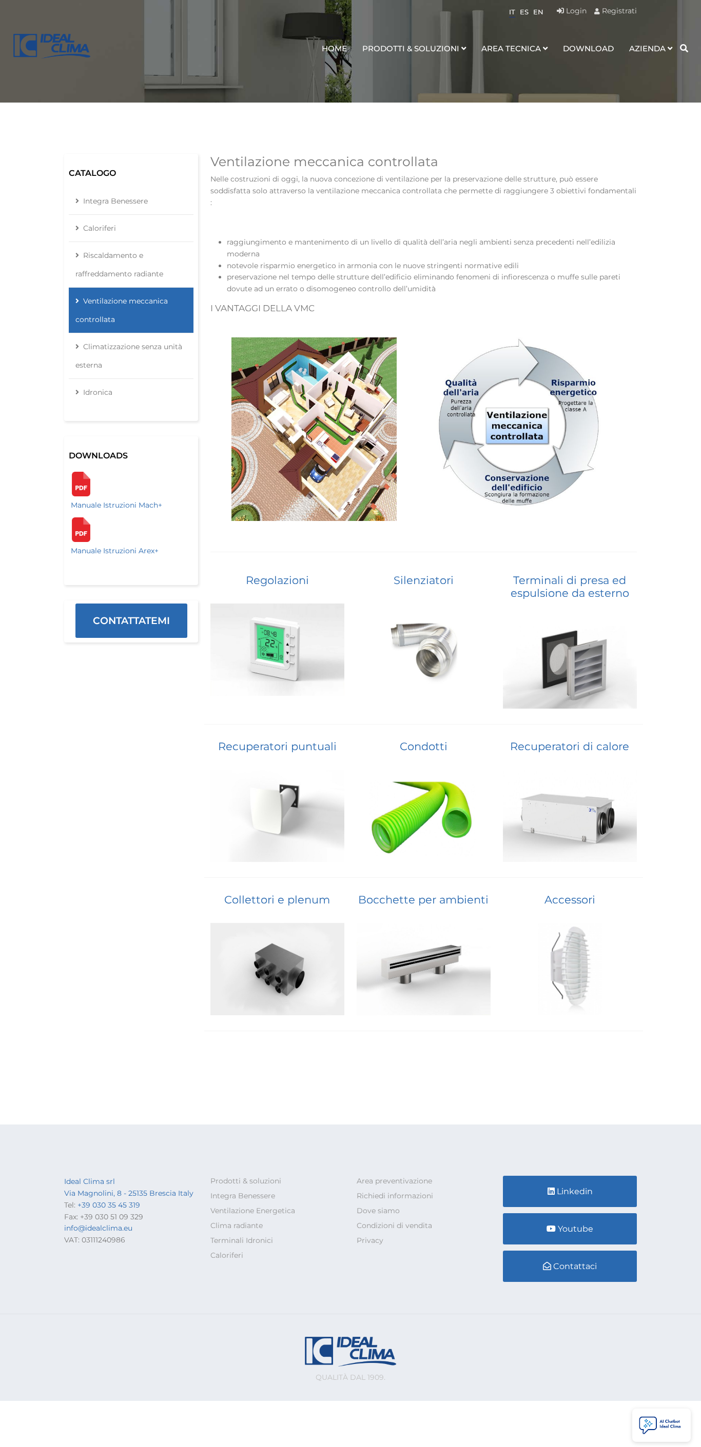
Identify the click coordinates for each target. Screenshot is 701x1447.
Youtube (575, 1229)
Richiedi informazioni (395, 1195)
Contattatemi (131, 621)
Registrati (618, 10)
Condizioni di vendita (394, 1225)
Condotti (423, 746)
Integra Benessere (115, 201)
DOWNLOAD (588, 48)
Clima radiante (236, 1225)
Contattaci (575, 1266)
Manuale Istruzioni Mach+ (116, 505)
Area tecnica (511, 48)
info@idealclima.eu (98, 1228)
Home (334, 48)
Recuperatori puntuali (277, 746)
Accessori (569, 899)
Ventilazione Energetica (252, 1210)
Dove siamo (378, 1210)
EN (538, 12)
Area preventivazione (394, 1180)
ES (524, 12)
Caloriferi (99, 228)
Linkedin (575, 1191)
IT (512, 12)
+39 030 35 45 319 (108, 1205)
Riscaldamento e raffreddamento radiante (119, 264)
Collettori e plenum (277, 899)
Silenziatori (424, 580)
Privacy (370, 1240)
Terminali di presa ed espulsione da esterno (570, 586)
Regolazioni (277, 580)
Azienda (647, 48)
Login (575, 10)
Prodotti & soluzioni (410, 48)
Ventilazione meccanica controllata (121, 310)
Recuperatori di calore (569, 746)
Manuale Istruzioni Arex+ (115, 550)
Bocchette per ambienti (423, 899)
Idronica (97, 392)
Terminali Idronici (241, 1240)
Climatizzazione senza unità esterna (128, 356)
